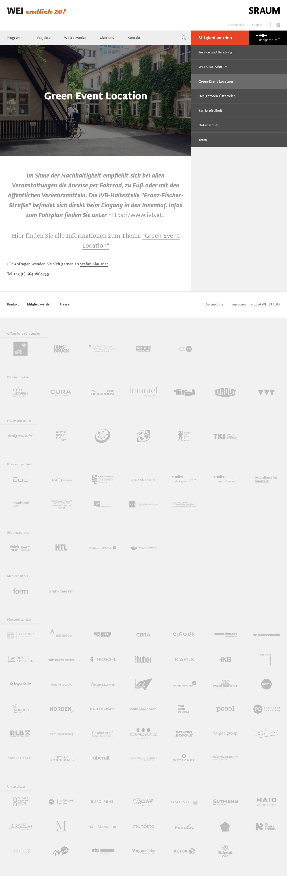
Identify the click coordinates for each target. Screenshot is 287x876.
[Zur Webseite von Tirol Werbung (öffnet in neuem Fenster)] (184, 392)
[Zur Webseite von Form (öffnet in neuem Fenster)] (20, 591)
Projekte (43, 37)
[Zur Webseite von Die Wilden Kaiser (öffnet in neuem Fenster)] (61, 659)
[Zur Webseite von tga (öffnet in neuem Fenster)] (102, 504)
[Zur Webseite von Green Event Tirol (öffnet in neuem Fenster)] (102, 436)
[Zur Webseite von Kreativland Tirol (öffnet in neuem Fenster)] (20, 504)
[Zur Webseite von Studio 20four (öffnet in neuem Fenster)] (184, 733)
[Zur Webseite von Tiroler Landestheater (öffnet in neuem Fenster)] (61, 758)
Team (202, 140)
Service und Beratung (215, 52)
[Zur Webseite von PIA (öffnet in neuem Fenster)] (143, 708)
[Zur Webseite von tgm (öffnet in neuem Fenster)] (143, 504)
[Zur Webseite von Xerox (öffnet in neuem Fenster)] (184, 851)
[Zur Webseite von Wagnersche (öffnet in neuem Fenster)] (143, 851)
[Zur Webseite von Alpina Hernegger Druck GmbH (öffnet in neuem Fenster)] (20, 392)
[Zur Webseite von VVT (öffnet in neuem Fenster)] (266, 392)
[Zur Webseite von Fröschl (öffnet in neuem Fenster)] (102, 659)
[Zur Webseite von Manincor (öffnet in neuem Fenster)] (102, 826)
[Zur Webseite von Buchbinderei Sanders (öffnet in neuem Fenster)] (61, 801)
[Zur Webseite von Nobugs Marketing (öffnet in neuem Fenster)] (20, 708)
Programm (15, 37)
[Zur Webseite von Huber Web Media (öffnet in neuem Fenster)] (143, 659)
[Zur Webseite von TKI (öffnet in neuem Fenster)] (225, 436)
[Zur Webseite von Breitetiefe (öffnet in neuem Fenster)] (102, 634)
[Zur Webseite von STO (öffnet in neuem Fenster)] (102, 851)
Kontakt (134, 37)
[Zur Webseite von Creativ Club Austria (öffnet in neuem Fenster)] (143, 479)
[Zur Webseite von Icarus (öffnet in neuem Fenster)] (184, 659)
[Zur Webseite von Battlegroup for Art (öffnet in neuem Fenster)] (61, 436)
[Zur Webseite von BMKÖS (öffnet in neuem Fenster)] (102, 348)
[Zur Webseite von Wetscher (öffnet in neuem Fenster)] (184, 758)
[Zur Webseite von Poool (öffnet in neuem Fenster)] (225, 708)
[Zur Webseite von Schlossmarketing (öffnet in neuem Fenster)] (61, 733)
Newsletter (236, 25)
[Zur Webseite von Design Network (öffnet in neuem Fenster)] (20, 659)
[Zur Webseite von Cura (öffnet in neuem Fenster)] (61, 392)
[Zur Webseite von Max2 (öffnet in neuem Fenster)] (143, 684)
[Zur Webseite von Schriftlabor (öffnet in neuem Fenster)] (20, 851)
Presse (65, 304)
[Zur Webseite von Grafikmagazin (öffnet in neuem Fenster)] (61, 591)
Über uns (107, 37)
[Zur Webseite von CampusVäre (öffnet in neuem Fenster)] (102, 479)
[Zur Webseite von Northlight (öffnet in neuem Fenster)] (102, 708)
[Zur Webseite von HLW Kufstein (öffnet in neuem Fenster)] (20, 547)
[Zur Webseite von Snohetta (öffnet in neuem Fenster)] (102, 733)
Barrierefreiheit (210, 110)
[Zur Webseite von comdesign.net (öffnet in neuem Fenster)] (225, 634)
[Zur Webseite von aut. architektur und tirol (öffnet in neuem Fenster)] (20, 479)
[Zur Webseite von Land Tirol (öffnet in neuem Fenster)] (20, 348)
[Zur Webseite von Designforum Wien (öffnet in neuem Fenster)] (225, 479)
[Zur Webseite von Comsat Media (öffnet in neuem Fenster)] (266, 634)
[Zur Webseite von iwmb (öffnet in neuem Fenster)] (266, 659)
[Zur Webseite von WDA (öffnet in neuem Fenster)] (143, 547)
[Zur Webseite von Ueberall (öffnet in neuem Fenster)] (102, 758)
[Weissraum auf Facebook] (270, 25)
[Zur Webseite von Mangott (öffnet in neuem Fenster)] (61, 826)
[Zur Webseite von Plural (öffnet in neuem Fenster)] (184, 708)
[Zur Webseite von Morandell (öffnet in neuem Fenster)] (225, 684)
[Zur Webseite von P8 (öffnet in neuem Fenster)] (266, 708)
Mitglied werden (215, 38)
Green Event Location (215, 81)
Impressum (239, 304)
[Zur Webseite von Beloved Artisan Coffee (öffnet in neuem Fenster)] (20, 801)
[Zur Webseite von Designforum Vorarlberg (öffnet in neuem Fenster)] (184, 479)
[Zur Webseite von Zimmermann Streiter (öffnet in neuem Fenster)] (225, 758)
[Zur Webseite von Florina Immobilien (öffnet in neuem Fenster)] (143, 801)
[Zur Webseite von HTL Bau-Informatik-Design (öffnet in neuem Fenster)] (61, 547)
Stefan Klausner (94, 264)
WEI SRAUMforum (213, 67)
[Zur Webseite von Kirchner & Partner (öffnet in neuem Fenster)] (102, 684)
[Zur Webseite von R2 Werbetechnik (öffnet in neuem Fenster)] (266, 826)
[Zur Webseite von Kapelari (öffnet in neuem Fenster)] (61, 684)
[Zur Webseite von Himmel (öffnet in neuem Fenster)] (143, 392)
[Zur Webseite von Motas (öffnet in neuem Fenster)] (266, 684)
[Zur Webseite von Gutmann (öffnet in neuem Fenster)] (225, 801)
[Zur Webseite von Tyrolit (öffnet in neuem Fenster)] (225, 392)
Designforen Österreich (217, 96)
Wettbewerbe (75, 37)
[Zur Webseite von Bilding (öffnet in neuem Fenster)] (61, 479)
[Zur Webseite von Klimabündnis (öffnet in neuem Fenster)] (143, 436)
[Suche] (184, 38)
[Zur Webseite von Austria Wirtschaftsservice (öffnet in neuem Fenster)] (184, 348)
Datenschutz (208, 125)
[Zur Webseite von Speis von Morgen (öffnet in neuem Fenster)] (61, 851)
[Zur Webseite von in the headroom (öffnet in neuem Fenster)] (102, 392)
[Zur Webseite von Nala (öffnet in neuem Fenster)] (184, 826)
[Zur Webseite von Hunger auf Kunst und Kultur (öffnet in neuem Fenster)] (184, 436)
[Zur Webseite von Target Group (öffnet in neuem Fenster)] (225, 733)
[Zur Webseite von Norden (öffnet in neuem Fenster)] (61, 708)
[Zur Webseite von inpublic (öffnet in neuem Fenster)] (20, 684)
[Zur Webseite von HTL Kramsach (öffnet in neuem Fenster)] (102, 547)
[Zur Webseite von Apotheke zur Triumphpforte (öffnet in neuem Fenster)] (20, 634)
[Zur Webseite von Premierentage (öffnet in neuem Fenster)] (61, 504)
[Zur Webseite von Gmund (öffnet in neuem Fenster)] (184, 801)
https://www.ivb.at (135, 215)
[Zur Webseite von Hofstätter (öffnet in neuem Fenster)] (20, 826)
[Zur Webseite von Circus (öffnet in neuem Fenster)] (184, 634)
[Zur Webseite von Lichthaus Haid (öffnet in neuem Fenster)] (266, 801)
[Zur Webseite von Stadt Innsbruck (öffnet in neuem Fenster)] (61, 348)
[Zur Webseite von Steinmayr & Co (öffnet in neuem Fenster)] (143, 733)
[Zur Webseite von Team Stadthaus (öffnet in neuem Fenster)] (266, 733)
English (257, 25)
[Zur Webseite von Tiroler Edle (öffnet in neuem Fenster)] (20, 758)
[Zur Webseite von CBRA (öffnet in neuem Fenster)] (143, 634)
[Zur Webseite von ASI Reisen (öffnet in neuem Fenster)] (61, 634)
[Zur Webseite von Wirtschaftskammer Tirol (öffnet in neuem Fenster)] (143, 348)
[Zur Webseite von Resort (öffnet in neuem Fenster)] (225, 826)
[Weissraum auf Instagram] (278, 25)
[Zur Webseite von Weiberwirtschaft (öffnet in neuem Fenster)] (143, 758)
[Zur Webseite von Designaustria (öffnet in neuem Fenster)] (20, 436)
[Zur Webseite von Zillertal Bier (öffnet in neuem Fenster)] (225, 851)
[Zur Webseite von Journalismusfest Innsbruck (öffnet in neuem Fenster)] (266, 479)
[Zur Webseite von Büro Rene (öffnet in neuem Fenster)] (102, 801)
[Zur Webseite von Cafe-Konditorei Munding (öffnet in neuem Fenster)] (143, 826)
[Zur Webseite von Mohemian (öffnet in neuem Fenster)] (184, 684)
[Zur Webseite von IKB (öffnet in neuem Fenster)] (225, 659)
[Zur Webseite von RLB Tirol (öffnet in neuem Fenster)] (20, 733)
